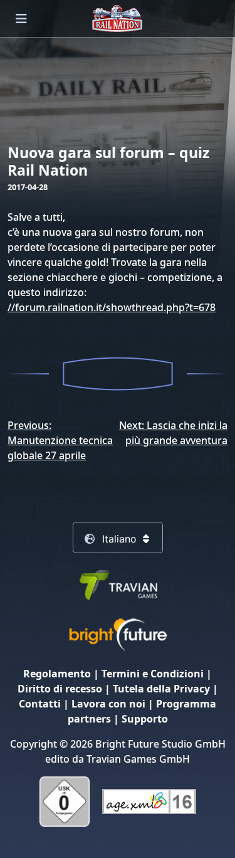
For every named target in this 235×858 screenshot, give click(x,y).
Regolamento (57, 674)
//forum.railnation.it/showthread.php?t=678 (112, 307)
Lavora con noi (108, 704)
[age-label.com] (149, 801)
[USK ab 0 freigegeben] (64, 801)
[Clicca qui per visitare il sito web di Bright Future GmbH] (117, 634)
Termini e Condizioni (153, 674)
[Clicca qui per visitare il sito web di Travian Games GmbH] (117, 584)
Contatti (40, 704)
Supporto (145, 719)
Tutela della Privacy (161, 689)
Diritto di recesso (60, 689)
